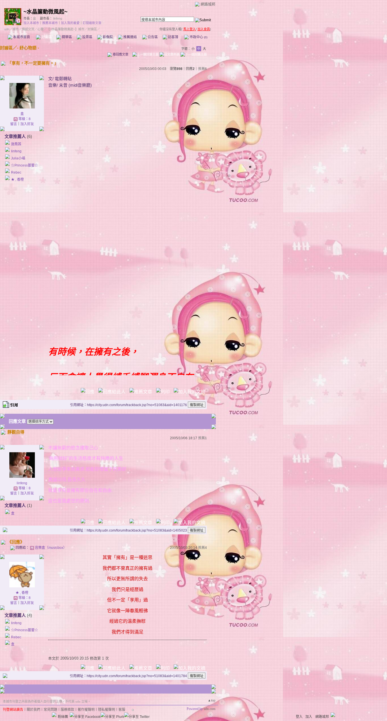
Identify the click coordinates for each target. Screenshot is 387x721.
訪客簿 (172, 37)
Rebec (16, 172)
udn (6, 29)
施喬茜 (16, 144)
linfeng (57, 18)
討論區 (46, 37)
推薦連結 (129, 37)
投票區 (86, 37)
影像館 (107, 37)
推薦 (202, 69)
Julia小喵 (18, 158)
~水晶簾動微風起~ (45, 12)
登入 (299, 717)
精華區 (66, 37)
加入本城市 (31, 23)
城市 (15, 29)
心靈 (40, 29)
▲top (211, 700)
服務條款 (67, 710)
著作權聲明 (86, 710)
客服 (121, 710)
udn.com (209, 709)
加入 (308, 717)
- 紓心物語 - (28, 47)
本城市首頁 (21, 37)
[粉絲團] (54, 715)
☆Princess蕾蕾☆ (24, 165)
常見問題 (50, 710)
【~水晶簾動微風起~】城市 (65, 29)
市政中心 (198, 37)
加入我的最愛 (70, 23)
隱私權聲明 (106, 710)
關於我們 (33, 710)
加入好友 (27, 124)
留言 (13, 124)
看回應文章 (120, 54)
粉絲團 (63, 717)
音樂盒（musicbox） (51, 548)
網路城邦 (208, 4)
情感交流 (28, 29)
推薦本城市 (50, 23)
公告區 (152, 37)
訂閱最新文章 (92, 23)
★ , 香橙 (17, 180)
